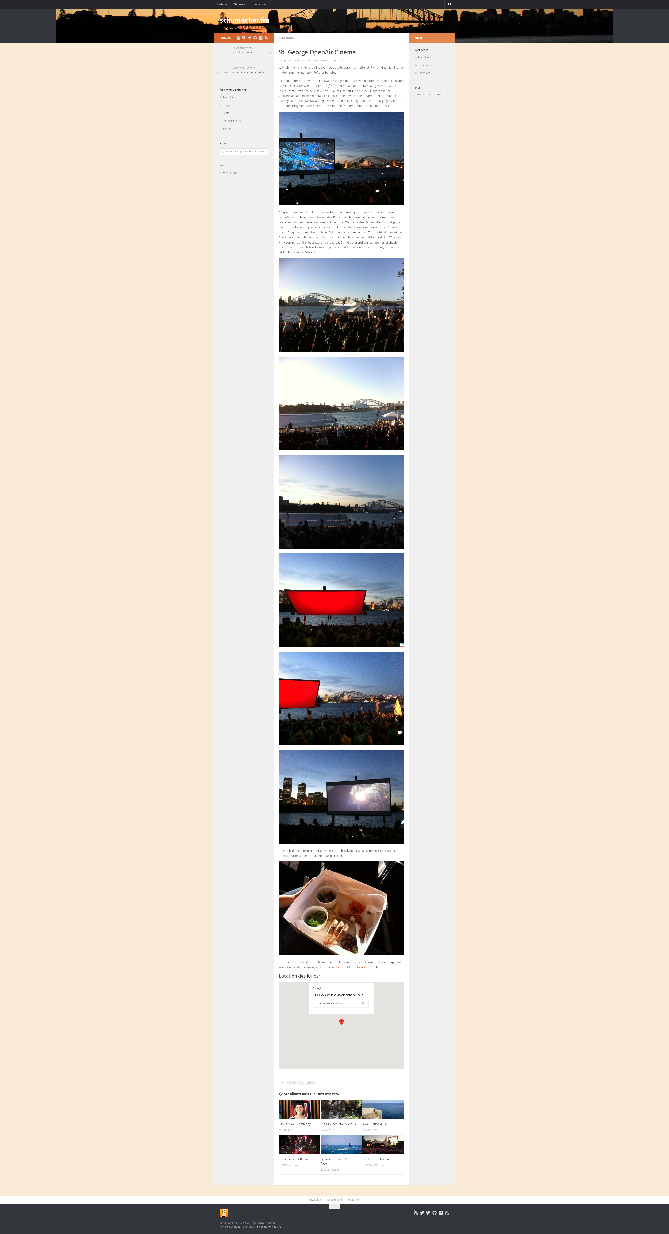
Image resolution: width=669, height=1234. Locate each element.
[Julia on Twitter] (249, 38)
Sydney (310, 1083)
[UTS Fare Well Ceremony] (299, 1109)
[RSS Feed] (266, 38)
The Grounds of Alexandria (338, 1124)
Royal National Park (375, 1124)
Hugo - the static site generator (252, 1226)
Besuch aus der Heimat (294, 1159)
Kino (301, 1083)
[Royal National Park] (383, 1109)
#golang (277, 1226)
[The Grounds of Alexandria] (341, 1109)
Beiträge (230, 172)
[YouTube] (238, 38)
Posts (226, 113)
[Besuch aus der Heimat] (299, 1144)
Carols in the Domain (376, 1159)
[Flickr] (261, 38)
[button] (341, 1022)
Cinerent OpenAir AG (350, 967)
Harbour (291, 1083)
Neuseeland (241, 4)
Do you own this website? (332, 1003)
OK (362, 1003)
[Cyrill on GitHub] (255, 38)
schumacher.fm (244, 20)
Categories (229, 105)
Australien (223, 4)
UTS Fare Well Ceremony (295, 1124)
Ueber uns (259, 4)
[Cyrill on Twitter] (244, 38)
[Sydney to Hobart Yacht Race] (341, 1144)
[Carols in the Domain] (383, 1144)
